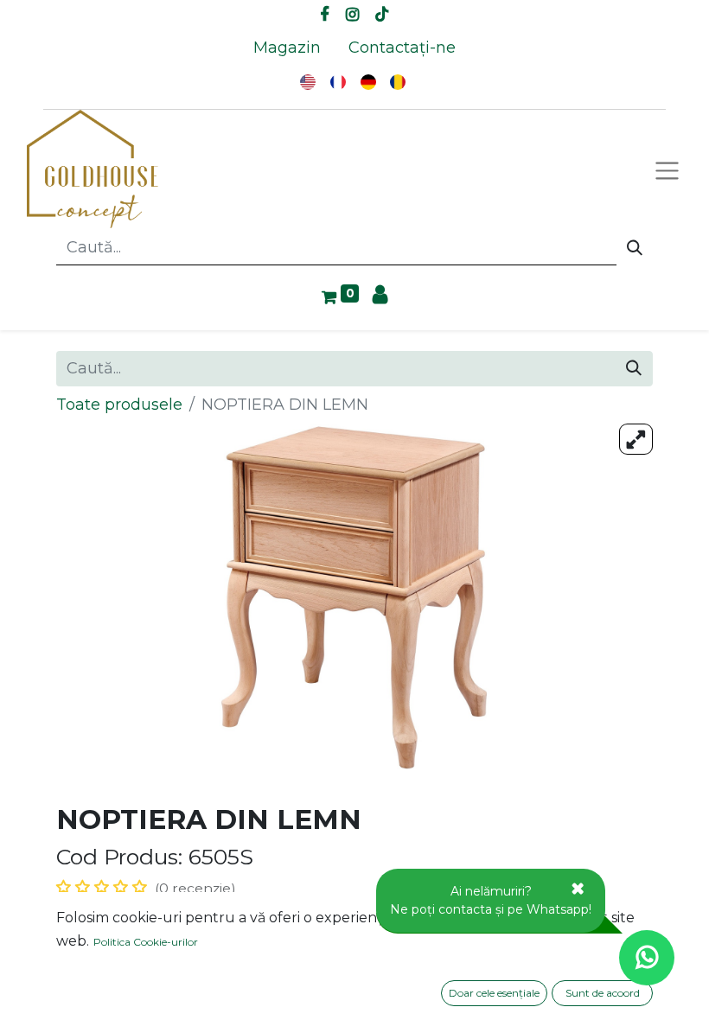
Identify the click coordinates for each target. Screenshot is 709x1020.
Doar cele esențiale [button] (494, 992)
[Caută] (634, 248)
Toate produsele (119, 404)
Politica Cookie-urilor (145, 941)
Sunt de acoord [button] (602, 992)
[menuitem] (287, 48)
